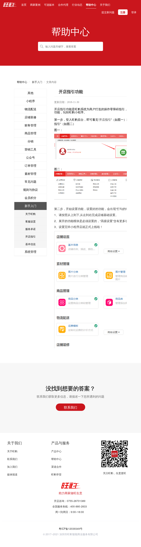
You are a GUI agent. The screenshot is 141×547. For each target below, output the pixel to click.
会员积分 (30, 198)
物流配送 (30, 109)
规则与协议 (30, 189)
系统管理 (30, 251)
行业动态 (77, 4)
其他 (30, 93)
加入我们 (12, 466)
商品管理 (30, 133)
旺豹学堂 (56, 474)
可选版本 (49, 4)
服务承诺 (30, 229)
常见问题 (30, 181)
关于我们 (105, 4)
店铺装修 (30, 117)
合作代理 (63, 4)
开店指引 (30, 236)
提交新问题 (108, 12)
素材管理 (30, 173)
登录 (133, 12)
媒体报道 (12, 474)
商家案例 (35, 4)
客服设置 (30, 221)
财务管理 (30, 125)
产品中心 (56, 451)
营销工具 (30, 149)
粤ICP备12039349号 (70, 528)
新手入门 (30, 206)
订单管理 (30, 165)
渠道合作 (56, 466)
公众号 (30, 157)
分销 (30, 141)
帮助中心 (91, 4)
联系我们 (12, 459)
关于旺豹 (30, 214)
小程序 (30, 101)
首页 (23, 4)
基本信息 (30, 244)
